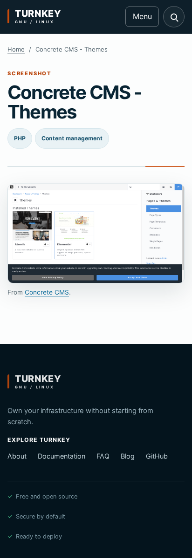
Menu (142, 16)
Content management (72, 138)
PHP (20, 138)
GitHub (157, 456)
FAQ (103, 456)
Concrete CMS (47, 292)
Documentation (61, 456)
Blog (128, 456)
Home (16, 49)
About (17, 456)
